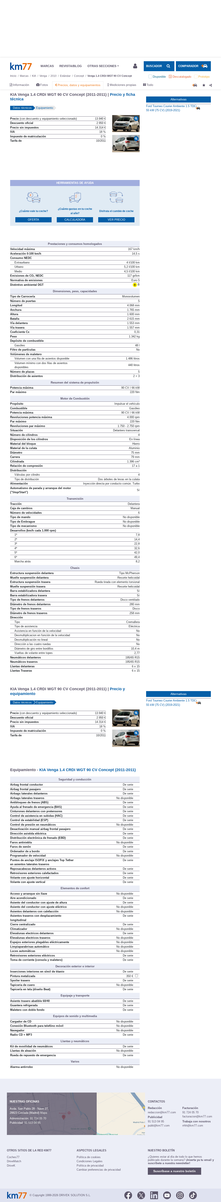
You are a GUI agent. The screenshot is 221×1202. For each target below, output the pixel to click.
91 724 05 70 (38, 1118)
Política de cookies (89, 1157)
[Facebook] (128, 1194)
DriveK (11, 1165)
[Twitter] (141, 1194)
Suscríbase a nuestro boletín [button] (174, 1171)
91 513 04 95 (32, 1122)
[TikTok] (193, 1194)
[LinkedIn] (154, 1194)
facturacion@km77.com (197, 1116)
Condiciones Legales (90, 1161)
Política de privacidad (90, 1165)
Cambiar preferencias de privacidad (99, 1169)
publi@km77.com (159, 1125)
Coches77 (13, 1157)
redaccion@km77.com (162, 1112)
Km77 (21, 66)
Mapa (43, 1112)
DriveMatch (14, 1161)
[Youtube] (167, 1194)
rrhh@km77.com (192, 1125)
